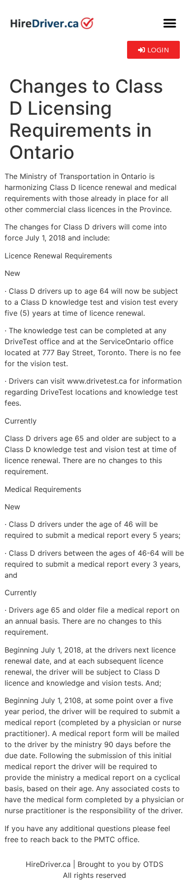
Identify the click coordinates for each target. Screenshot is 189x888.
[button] (169, 23)
